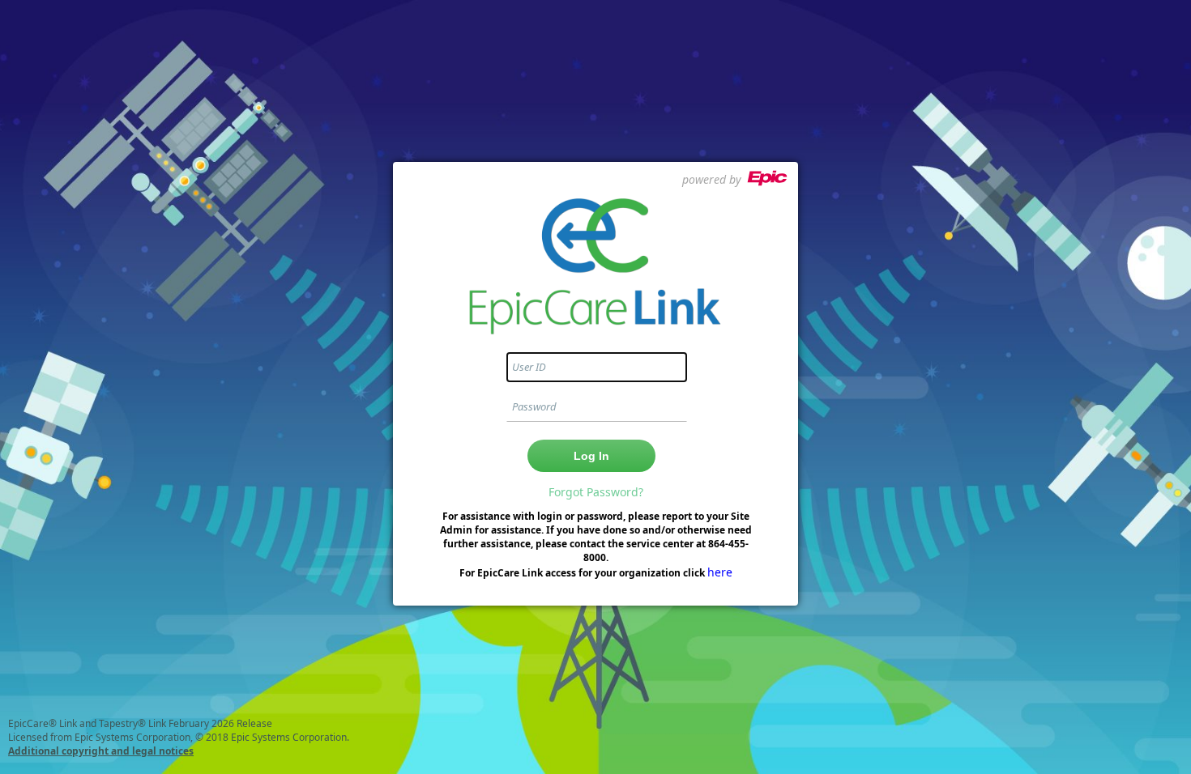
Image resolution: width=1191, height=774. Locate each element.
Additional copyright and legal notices (101, 751)
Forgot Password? (596, 492)
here (719, 572)
